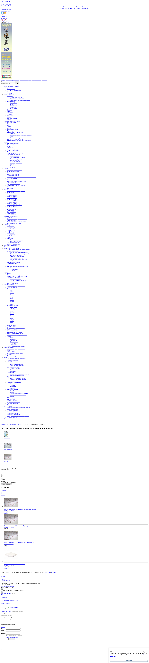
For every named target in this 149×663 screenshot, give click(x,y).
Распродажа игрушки (12, 409)
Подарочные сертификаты (11, 418)
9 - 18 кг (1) (10, 231)
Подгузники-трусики (12, 305)
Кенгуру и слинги (11, 326)
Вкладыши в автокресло (16, 240)
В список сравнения (6, 611)
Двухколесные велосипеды (17, 98)
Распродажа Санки (12, 417)
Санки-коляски (11, 89)
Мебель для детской (9, 347)
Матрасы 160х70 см (12, 199)
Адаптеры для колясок (16, 163)
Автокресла (7, 224)
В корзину (6, 513)
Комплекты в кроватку (13, 251)
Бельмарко (53, 572)
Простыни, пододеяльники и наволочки (17, 266)
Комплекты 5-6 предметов (17, 256)
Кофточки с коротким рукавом (18, 379)
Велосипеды (10, 96)
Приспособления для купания (18, 280)
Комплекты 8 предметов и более (18, 259)
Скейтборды (10, 112)
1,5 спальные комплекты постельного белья (18, 249)
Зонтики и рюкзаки (12, 400)
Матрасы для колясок (12, 206)
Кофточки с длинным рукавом (18, 378)
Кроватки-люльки (11, 182)
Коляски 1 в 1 (10, 145)
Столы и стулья (11, 351)
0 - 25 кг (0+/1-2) (11, 228)
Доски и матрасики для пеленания (16, 286)
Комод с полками (11, 214)
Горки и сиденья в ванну (13, 274)
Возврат (3, 579)
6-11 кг (12, 293)
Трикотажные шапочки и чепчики (19, 393)
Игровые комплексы (12, 129)
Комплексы (13, 133)
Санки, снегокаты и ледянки (11, 86)
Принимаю (129, 660)
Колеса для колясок (15, 160)
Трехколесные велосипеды (17, 97)
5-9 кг (11, 311)
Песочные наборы (11, 122)
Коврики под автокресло (13, 244)
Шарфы (12, 396)
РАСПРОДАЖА (8, 406)
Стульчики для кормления (10, 216)
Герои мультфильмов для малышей (16, 346)
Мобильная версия (5, 595)
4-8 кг (11, 291)
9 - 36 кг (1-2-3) (11, 234)
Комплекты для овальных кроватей (19, 254)
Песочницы (10, 125)
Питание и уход (14, 342)
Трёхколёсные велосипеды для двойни (20, 100)
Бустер (8, 237)
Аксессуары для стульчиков (14, 223)
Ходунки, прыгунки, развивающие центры (15, 247)
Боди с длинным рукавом (16, 364)
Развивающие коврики (13, 330)
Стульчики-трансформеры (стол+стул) (17, 219)
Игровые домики (11, 131)
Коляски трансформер (12, 150)
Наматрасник (10, 192)
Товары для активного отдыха (12, 121)
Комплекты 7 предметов (16, 258)
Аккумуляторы (14, 108)
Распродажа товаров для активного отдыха (18, 407)
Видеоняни (13, 339)
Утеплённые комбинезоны (17, 375)
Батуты (9, 126)
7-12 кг (12, 314)
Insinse (11, 298)
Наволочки (13, 267)
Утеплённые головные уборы (18, 395)
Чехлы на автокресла (15, 241)
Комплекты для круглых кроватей (19, 252)
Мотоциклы (13, 107)
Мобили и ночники (12, 329)
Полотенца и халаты (15, 279)
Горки (8, 124)
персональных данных (12, 637)
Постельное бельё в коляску (17, 157)
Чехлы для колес (14, 156)
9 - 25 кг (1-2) (10, 233)
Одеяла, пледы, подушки (13, 262)
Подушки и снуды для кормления (16, 328)
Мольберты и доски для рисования (16, 349)
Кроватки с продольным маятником (16, 181)
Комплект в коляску (12, 263)
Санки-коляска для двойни (14, 90)
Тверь (8, 22)
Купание (6, 272)
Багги (11, 104)
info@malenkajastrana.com (7, 586)
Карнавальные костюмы (13, 402)
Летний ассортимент (15, 390)
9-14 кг (12, 294)
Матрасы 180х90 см (12, 203)
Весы (11, 337)
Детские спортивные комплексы (15, 132)
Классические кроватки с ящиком (16, 185)
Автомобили (13, 103)
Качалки (9, 350)
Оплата (3, 577)
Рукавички (13, 386)
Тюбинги (9, 93)
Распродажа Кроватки (13, 411)
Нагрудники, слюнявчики (13, 404)
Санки (8, 87)
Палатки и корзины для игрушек (15, 139)
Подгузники (10, 288)
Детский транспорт (9, 94)
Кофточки (9, 377)
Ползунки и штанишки (13, 367)
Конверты (9, 361)
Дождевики (10, 151)
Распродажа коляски (12, 410)
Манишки (12, 392)
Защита (9, 117)
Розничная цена (5, 469)
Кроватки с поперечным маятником (16, 179)
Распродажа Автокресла (13, 414)
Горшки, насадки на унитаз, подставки (17, 276)
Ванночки (9, 273)
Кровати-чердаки (11, 186)
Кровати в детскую (12, 356)
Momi (11, 302)
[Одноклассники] (5, 13)
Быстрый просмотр (9, 510)
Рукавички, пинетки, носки (14, 382)
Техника (9, 336)
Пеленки (9, 265)
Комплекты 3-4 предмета (16, 255)
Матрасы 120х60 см (12, 195)
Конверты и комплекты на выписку (16, 358)
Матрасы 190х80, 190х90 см (14, 205)
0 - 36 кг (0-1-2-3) (11, 230)
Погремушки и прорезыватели (15, 333)
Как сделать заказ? (5, 580)
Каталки (9, 111)
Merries (12, 301)
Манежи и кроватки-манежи (14, 170)
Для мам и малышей (9, 284)
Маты (11, 136)
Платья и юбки (11, 399)
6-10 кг (12, 312)
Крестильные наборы (12, 403)
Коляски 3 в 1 (10, 147)
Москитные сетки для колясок (15, 153)
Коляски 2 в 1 (10, 146)
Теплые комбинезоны (12, 360)
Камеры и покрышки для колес (18, 158)
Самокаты (9, 110)
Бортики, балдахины (12, 261)
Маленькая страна (6, 593)
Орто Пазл (9, 354)
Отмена (3, 627)
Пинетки (12, 385)
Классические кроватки (13, 175)
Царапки (12, 388)
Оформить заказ (5, 619)
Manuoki (12, 300)
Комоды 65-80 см (11, 210)
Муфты (12, 164)
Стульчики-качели (11, 220)
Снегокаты (10, 91)
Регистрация (4, 11)
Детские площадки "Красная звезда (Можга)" (19, 140)
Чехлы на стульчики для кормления (16, 221)
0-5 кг (11, 290)
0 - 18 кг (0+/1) (11, 227)
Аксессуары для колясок (13, 154)
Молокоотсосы (14, 340)
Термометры (13, 344)
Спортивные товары (15, 138)
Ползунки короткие (15, 370)
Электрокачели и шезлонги (11, 245)
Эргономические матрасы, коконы (16, 191)
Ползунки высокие (15, 368)
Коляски (6, 142)
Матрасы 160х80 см (12, 200)
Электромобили (11, 101)
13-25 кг (12, 308)
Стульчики (9, 217)
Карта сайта (4, 597)
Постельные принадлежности (11, 248)
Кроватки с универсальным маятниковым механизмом (21, 177)
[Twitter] (2, 13)
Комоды (6, 207)
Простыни (12, 270)
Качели (9, 128)
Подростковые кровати (13, 171)
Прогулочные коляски (13, 143)
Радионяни (13, 343)
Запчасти (12, 167)
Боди (8, 363)
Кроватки (6, 168)
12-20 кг (12, 295)
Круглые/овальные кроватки (14, 172)
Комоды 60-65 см (11, 209)
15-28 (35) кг (13, 309)
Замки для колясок (15, 161)
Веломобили (10, 115)
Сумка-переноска (11, 325)
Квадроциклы (13, 105)
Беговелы (9, 114)
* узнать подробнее (6, 9)
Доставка (3, 576)
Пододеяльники (14, 269)
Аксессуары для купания (13, 281)
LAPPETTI (47, 572)
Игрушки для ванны (12, 283)
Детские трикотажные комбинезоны (19, 374)
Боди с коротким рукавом (17, 365)
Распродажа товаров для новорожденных (18, 416)
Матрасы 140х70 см (12, 198)
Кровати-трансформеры (13, 174)
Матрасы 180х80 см (12, 202)
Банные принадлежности (13, 277)
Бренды (3, 481)
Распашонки (13, 381)
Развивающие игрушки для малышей (17, 335)
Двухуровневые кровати (13, 184)
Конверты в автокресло (13, 242)
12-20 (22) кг (13, 307)
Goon (11, 297)
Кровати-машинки (12, 178)
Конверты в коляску (15, 165)
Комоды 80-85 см (11, 212)
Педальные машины (12, 118)
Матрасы (6, 189)
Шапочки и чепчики (12, 389)
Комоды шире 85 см (12, 213)
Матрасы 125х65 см (12, 196)
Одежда (6, 357)
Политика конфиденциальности (9, 600)
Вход (9, 11)
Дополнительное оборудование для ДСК (21, 135)
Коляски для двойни (12, 149)
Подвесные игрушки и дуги (14, 332)
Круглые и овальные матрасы (15, 193)
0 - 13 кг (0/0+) (11, 226)
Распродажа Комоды (12, 413)
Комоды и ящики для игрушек (15, 353)
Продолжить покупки (17, 611)
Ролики (9, 119)
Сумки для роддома (12, 287)
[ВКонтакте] (3, 13)
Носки (11, 383)
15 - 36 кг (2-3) (11, 235)
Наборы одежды (11, 397)
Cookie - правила (5, 603)
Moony (12, 304)
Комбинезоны (10, 372)
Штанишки (13, 371)
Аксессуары (10, 188)
